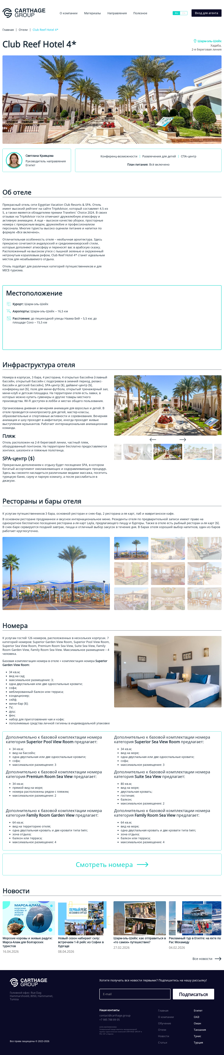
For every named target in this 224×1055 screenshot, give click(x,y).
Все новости (202, 958)
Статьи (162, 1042)
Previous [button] (153, 440)
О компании (69, 13)
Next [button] (183, 440)
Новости (85, 22)
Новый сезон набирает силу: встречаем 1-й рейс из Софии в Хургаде (81, 942)
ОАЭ (196, 1017)
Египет (106, 22)
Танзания (200, 1030)
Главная (163, 1010)
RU (176, 13)
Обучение (137, 22)
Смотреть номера (104, 864)
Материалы (92, 13)
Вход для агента (206, 13)
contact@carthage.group (115, 1015)
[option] (168, 405)
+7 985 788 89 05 (109, 1019)
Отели (162, 1030)
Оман (197, 1023)
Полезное (140, 13)
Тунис (197, 1036)
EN (183, 13)
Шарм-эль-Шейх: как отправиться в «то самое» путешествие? (139, 940)
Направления (117, 13)
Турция (198, 1042)
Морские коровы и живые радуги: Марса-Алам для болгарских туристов (27, 942)
